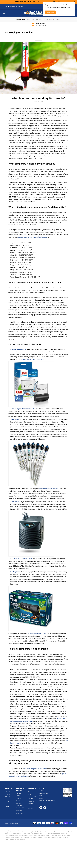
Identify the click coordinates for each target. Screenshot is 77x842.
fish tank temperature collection (35, 769)
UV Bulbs (57, 19)
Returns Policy (18, 794)
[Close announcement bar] (74, 2)
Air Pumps (39, 19)
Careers (7, 806)
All (38, 39)
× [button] (73, 4)
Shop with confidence (41, 25)
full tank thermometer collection (32, 359)
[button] (4, 13)
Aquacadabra (14, 823)
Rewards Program (18, 799)
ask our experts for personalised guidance (33, 237)
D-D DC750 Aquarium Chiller (22, 559)
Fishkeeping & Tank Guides (19, 32)
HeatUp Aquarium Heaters (48, 489)
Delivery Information (19, 804)
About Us (7, 791)
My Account (19, 810)
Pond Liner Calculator (31, 802)
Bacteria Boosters (49, 19)
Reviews (7, 804)
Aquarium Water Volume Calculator (32, 796)
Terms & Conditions (8, 795)
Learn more (50, 12)
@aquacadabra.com (49, 800)
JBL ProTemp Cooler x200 (36, 634)
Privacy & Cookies (7, 800)
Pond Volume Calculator (32, 807)
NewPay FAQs (20, 808)
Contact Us (19, 813)
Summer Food (30, 19)
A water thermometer (18, 349)
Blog (29, 791)
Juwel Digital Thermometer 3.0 (23, 409)
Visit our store (43, 804)
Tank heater (15, 419)
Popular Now (20, 19)
